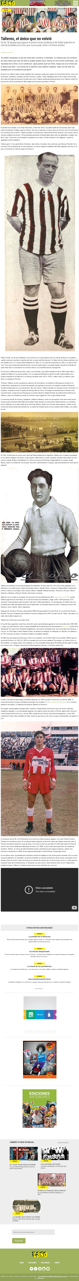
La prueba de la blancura (39, 937)
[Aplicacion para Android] (48, 1268)
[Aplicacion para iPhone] (44, 1268)
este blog (65, 626)
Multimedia (45, 1263)
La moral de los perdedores (39, 966)
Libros (57, 1263)
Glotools (41, 1278)
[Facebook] (35, 1268)
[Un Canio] (8, 4)
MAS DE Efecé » (63, 1143)
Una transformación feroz (39, 979)
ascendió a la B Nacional (57, 702)
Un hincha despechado (39, 951)
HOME (22, 1263)
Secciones (32, 1263)
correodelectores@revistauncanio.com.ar (53, 1276)
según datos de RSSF (61, 597)
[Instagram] (40, 1268)
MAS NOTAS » (39, 988)
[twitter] (31, 1268)
